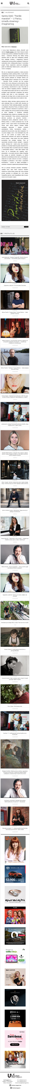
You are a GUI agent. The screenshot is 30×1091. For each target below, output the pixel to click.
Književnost (10, 12)
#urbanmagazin (16, 1088)
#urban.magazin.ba (16, 1085)
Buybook (14, 46)
